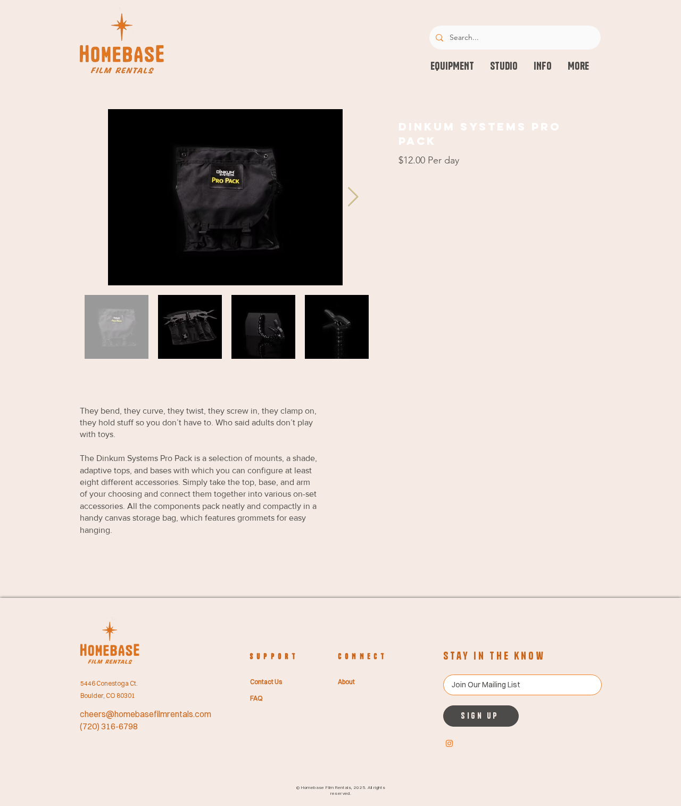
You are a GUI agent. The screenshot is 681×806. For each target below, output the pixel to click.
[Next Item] (353, 197)
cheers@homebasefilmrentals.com (145, 714)
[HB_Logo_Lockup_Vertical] (449, 743)
